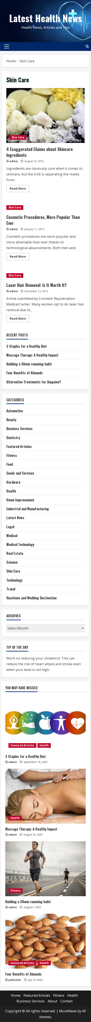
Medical (11, 535)
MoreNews (68, 1011)
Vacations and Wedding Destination (31, 597)
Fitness (11, 455)
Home (16, 995)
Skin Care (18, 137)
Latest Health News (45, 18)
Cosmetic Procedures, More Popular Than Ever (43, 220)
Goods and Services (20, 473)
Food (9, 464)
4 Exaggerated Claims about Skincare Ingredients (45, 115)
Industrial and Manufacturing (27, 508)
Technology (14, 580)
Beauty (11, 419)
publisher (14, 980)
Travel (10, 589)
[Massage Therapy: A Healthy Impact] (45, 796)
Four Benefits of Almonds (24, 372)
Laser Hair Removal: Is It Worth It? (36, 285)
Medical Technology (20, 544)
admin (14, 161)
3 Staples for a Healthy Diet (26, 346)
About (52, 1001)
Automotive (14, 410)
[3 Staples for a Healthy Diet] (45, 723)
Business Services (19, 428)
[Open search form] (87, 46)
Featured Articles (19, 446)
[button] (6, 46)
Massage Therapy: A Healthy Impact (32, 355)
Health (11, 491)
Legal (10, 526)
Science (12, 562)
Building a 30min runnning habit (29, 363)
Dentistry (13, 437)
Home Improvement (20, 499)
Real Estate (14, 553)
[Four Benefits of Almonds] (45, 941)
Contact (66, 1001)
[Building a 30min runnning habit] (45, 868)
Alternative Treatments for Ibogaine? (33, 381)
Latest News (15, 517)
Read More (19, 189)
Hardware (13, 482)
